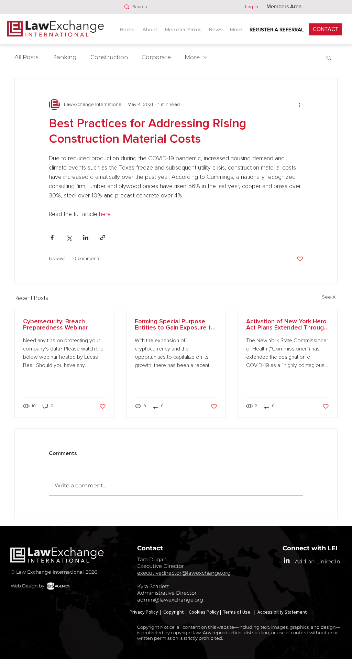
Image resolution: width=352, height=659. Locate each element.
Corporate (156, 57)
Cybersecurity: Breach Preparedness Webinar (55, 324)
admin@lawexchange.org (170, 599)
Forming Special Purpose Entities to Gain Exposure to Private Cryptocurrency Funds (174, 324)
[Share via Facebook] (52, 237)
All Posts (26, 57)
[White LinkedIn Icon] (287, 560)
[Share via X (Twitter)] (69, 237)
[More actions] (299, 104)
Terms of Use (237, 612)
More (192, 57)
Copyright (173, 612)
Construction (109, 57)
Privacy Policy (144, 612)
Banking (64, 57)
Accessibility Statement (282, 612)
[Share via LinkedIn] (85, 237)
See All (330, 297)
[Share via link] (102, 237)
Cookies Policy (204, 612)
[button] (216, 27)
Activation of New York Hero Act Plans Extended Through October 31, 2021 (286, 324)
